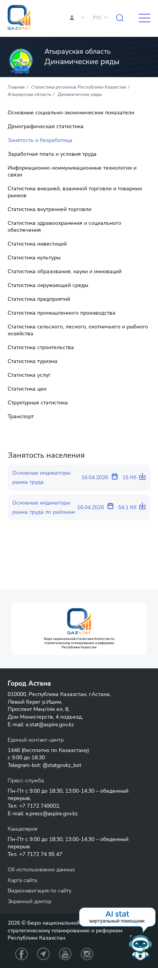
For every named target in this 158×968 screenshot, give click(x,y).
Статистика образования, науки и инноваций (65, 271)
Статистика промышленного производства (61, 313)
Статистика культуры (34, 257)
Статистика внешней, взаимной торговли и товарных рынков (75, 192)
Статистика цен (27, 389)
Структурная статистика (38, 402)
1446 (14, 750)
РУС (97, 18)
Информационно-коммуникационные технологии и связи (72, 171)
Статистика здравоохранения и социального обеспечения (64, 227)
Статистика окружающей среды (48, 285)
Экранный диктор (29, 901)
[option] (79, 628)
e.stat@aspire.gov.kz (50, 724)
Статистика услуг (29, 375)
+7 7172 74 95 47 (40, 854)
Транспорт (21, 416)
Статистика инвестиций (37, 244)
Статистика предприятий (39, 299)
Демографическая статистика (46, 126)
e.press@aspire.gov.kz (51, 813)
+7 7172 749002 (39, 806)
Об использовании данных (41, 869)
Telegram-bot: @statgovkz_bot (44, 765)
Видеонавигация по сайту (39, 890)
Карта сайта (22, 880)
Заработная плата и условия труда (52, 154)
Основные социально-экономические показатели (71, 112)
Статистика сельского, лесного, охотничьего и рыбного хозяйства (78, 330)
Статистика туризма (33, 361)
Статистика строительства (41, 347)
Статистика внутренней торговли (49, 209)
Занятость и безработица (40, 140)
